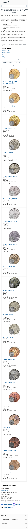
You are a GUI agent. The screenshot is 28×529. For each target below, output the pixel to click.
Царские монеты (14, 44)
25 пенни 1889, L (8, 337)
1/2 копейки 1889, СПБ (10, 405)
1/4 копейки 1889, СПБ (10, 450)
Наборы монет (5, 56)
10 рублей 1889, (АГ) (9, 128)
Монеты (8, 44)
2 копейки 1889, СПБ (9, 382)
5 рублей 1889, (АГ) (9, 106)
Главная (3, 44)
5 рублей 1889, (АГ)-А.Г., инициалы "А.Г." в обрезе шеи (13, 82)
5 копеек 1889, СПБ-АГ (10, 199)
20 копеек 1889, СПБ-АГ (10, 176)
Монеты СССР (5, 50)
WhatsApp (17, 504)
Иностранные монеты (7, 54)
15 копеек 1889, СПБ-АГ (10, 244)
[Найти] (25, 6)
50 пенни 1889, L (8, 314)
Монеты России (6, 52)
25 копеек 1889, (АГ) (9, 290)
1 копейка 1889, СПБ (9, 359)
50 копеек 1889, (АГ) (9, 267)
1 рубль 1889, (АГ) (8, 152)
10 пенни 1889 (7, 473)
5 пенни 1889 (7, 427)
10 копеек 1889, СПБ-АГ (10, 221)
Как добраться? (5, 490)
